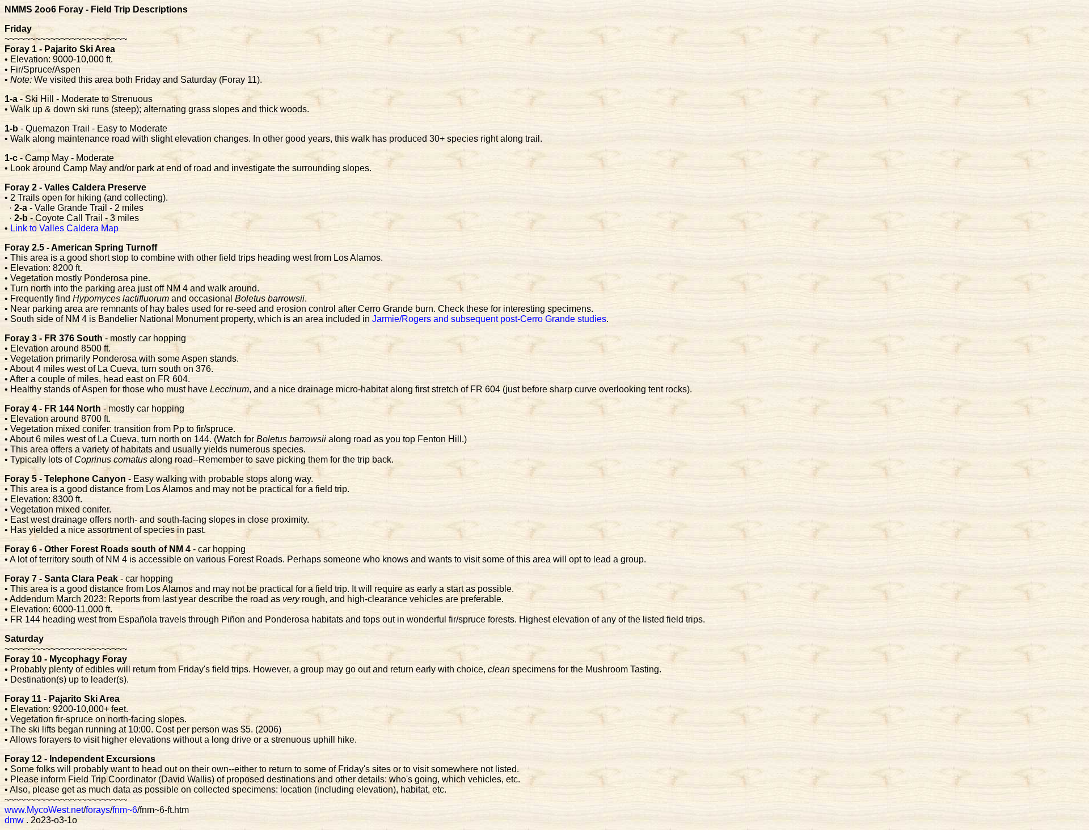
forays (98, 810)
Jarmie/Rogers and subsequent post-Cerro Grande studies (489, 319)
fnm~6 (124, 810)
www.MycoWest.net (44, 810)
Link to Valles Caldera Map (64, 228)
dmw (14, 820)
